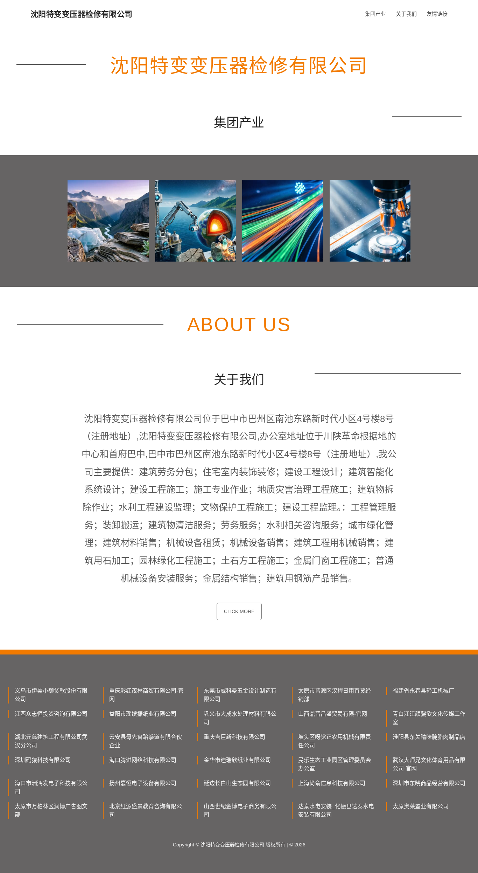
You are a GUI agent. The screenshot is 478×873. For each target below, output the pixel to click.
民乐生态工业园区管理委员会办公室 (334, 764)
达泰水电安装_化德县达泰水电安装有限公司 (336, 810)
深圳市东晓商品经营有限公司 (429, 783)
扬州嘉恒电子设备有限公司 (142, 783)
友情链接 (437, 14)
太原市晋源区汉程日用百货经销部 (334, 695)
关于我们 (406, 14)
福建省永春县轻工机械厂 (423, 691)
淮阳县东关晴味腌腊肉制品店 (429, 737)
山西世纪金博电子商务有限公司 (240, 810)
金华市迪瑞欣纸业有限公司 (237, 760)
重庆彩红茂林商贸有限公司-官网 (146, 695)
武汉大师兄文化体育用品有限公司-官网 (429, 764)
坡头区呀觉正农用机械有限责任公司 (334, 741)
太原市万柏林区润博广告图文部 (51, 810)
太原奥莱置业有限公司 (421, 806)
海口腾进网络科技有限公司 (142, 760)
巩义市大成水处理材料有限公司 (240, 718)
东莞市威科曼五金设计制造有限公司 (240, 695)
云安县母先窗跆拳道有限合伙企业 (145, 741)
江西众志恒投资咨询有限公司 (51, 714)
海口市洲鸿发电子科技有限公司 (51, 787)
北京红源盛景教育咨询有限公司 (145, 810)
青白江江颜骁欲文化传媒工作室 (429, 718)
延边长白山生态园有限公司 (237, 783)
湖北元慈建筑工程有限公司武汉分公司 (51, 741)
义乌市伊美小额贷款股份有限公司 (51, 695)
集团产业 (375, 14)
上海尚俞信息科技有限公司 (331, 783)
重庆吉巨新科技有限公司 (234, 737)
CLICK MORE (239, 611)
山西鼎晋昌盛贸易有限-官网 (332, 714)
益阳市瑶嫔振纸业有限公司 (142, 714)
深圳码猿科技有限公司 (43, 760)
